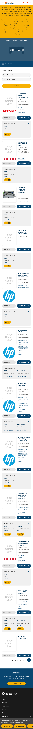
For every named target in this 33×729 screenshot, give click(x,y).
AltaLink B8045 (22, 602)
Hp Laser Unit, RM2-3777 (22, 331)
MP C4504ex (21, 558)
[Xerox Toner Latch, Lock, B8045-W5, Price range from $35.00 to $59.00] (9, 597)
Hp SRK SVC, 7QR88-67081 (22, 637)
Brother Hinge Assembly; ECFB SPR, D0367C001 (23, 232)
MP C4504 (21, 555)
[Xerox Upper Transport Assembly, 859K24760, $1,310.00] (9, 194)
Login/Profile (5, 706)
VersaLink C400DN (23, 507)
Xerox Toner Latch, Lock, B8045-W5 (22, 591)
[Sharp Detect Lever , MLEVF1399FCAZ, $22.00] (9, 101)
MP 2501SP (21, 159)
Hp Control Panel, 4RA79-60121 (22, 385)
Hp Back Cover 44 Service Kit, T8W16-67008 (24, 439)
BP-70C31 (20, 107)
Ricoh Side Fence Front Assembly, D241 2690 (24, 543)
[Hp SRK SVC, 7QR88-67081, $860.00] (9, 644)
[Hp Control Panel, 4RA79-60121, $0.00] (9, 391)
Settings (7, 726)
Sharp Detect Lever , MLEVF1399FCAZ (23, 95)
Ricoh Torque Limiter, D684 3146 (22, 143)
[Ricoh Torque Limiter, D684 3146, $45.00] (9, 149)
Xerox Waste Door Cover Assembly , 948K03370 (22, 496)
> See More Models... (21, 113)
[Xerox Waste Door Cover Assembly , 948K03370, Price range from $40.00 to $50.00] (9, 501)
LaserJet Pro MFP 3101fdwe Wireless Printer (23, 348)
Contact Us (16, 683)
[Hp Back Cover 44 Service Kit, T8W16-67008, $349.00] (9, 444)
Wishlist (4, 709)
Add (6, 134)
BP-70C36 (21, 110)
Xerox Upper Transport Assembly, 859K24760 (22, 190)
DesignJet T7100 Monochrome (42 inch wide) (23, 455)
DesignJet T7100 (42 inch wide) (22, 450)
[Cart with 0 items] (30, 3)
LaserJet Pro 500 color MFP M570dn (23, 286)
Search (16, 86)
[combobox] (16, 79)
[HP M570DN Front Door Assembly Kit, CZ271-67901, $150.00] (9, 281)
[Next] (29, 660)
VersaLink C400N (23, 510)
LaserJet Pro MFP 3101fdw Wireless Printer (23, 342)
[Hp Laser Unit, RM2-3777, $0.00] (9, 337)
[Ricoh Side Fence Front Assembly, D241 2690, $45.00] (9, 549)
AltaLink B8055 (22, 604)
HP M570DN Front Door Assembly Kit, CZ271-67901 (24, 275)
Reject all (20, 726)
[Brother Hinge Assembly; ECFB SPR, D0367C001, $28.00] (9, 238)
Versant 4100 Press (23, 201)
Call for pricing (8, 376)
